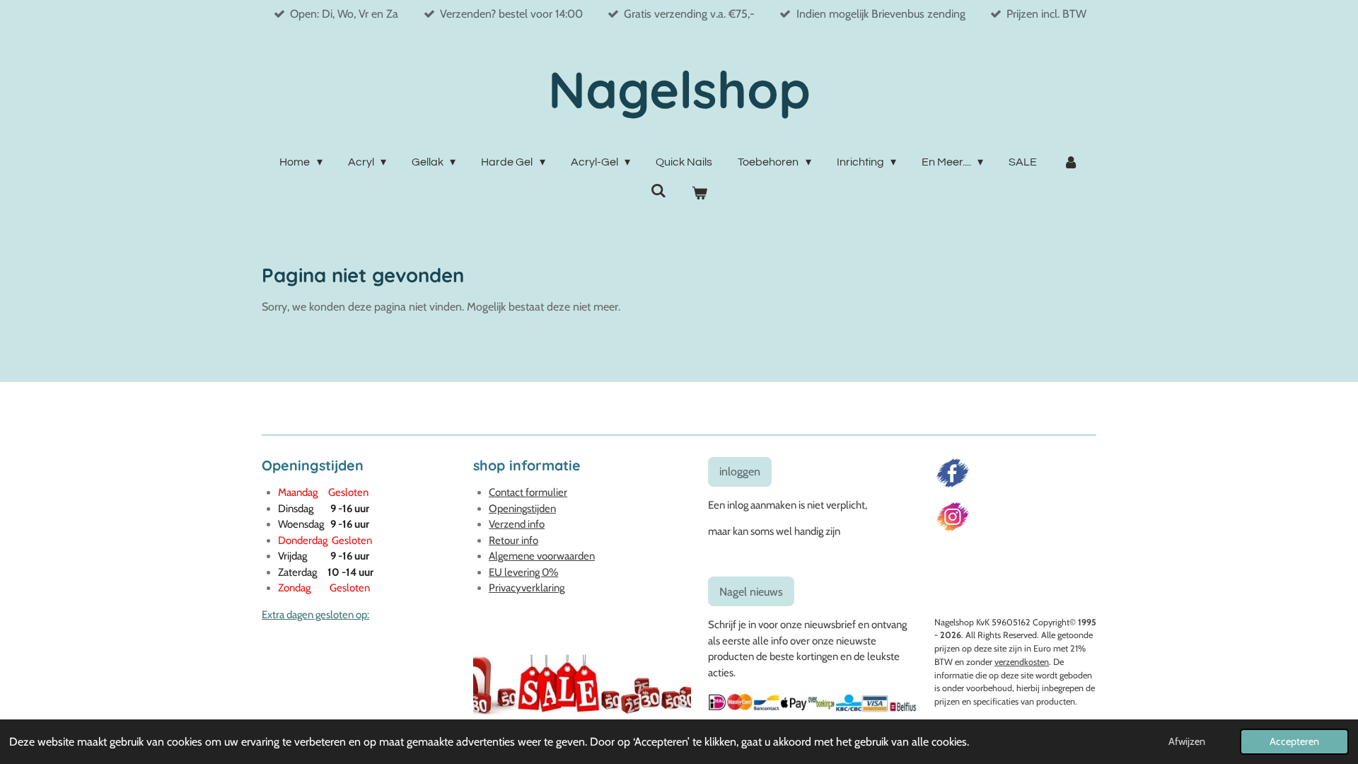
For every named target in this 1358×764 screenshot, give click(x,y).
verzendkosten (1021, 661)
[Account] (1070, 162)
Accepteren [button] (1294, 741)
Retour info (513, 540)
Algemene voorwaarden (542, 556)
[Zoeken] (658, 190)
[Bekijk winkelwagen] (699, 193)
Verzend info (517, 524)
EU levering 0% (523, 572)
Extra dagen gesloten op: (315, 614)
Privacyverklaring (526, 587)
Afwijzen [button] (1186, 741)
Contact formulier (528, 492)
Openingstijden (522, 508)
